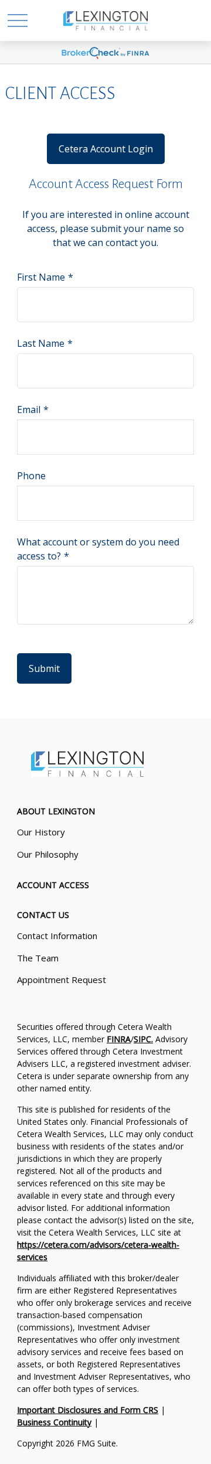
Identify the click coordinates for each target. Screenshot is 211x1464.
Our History (41, 832)
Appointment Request (61, 979)
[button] (56, 811)
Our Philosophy (48, 854)
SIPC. (143, 1039)
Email (28, 409)
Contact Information (57, 935)
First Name (41, 277)
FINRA (119, 1039)
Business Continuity (54, 1422)
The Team (38, 958)
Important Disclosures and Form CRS (87, 1409)
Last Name (40, 343)
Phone (31, 475)
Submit (44, 668)
